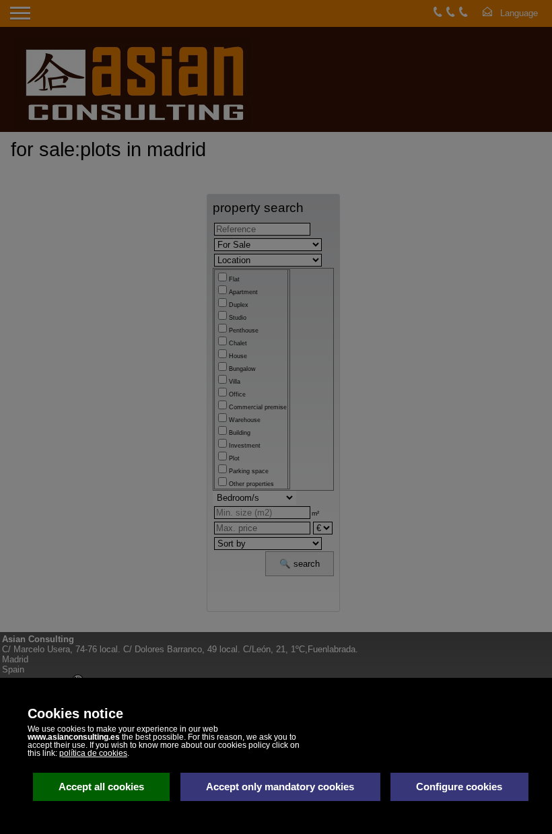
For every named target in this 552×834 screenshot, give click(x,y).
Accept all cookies (101, 786)
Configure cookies (459, 786)
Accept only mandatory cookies (280, 786)
